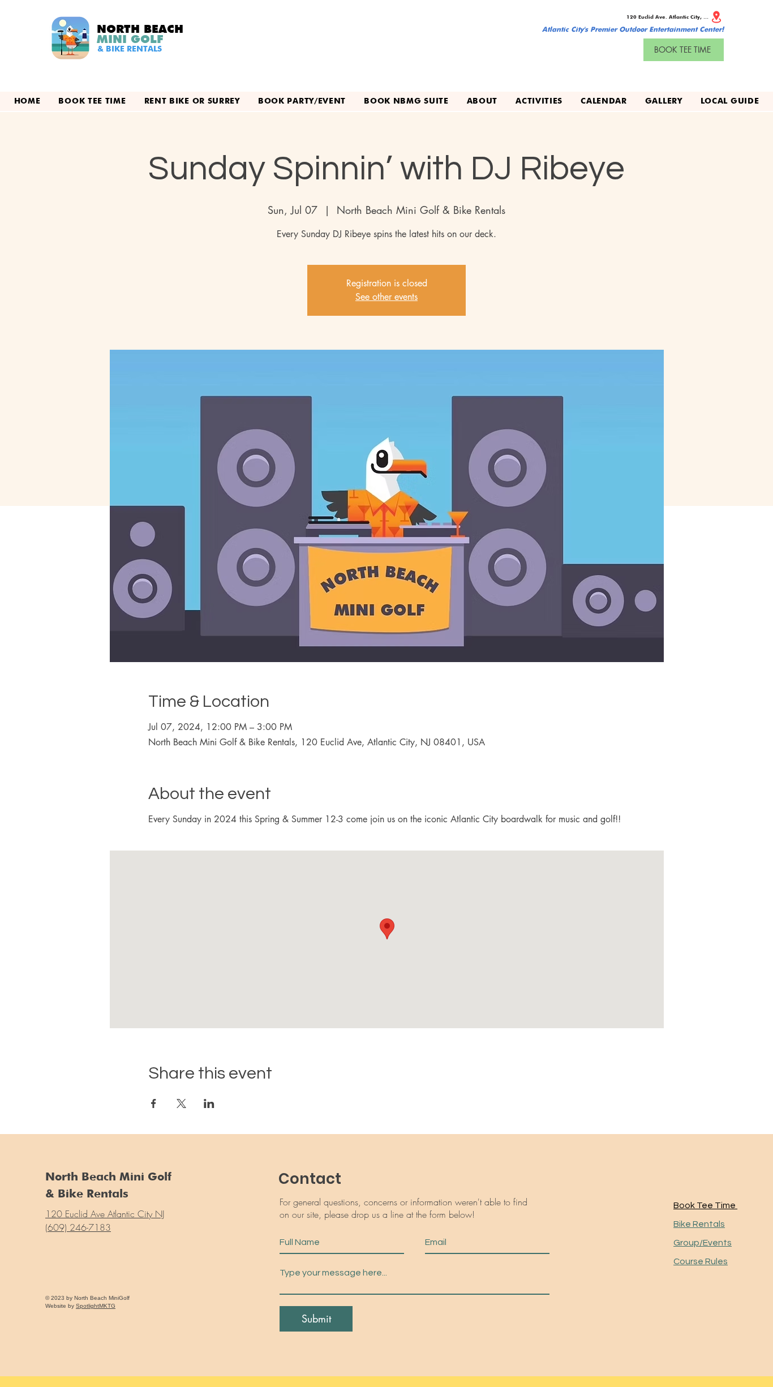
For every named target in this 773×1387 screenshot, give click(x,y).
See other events (386, 297)
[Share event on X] (181, 1103)
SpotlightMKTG (95, 1306)
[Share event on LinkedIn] (209, 1103)
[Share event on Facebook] (153, 1103)
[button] (539, 101)
